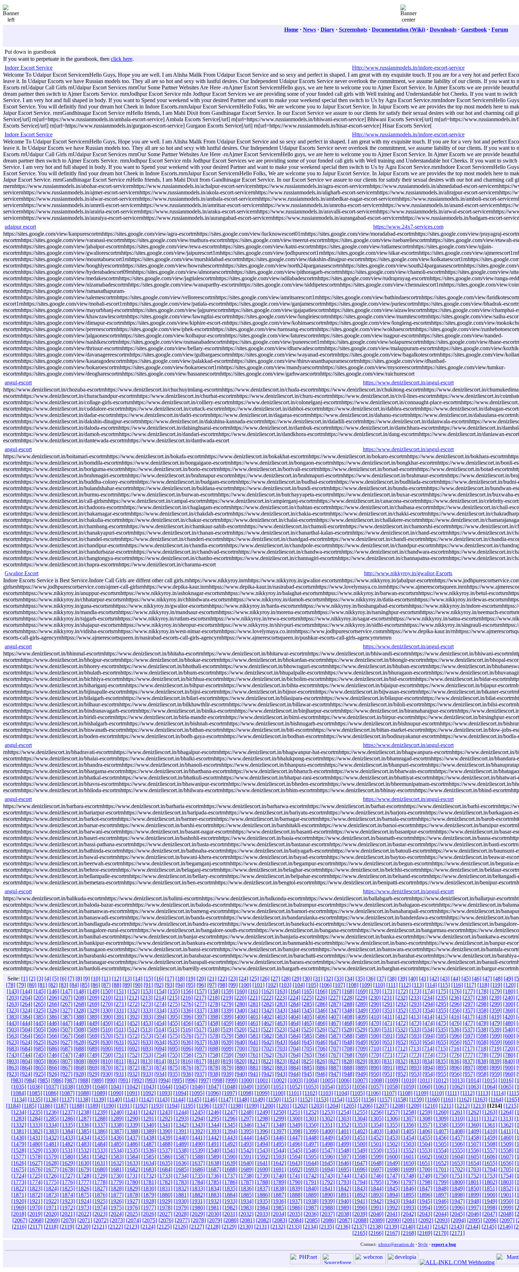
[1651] (424, 1163)
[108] (352, 985)
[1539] (197, 1150)
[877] (201, 1068)
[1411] (506, 1131)
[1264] (506, 1112)
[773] (415, 1055)
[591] (388, 1036)
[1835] (229, 1188)
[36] (370, 979)
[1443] (229, 1138)
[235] (442, 998)
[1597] (343, 1157)
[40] (413, 979)
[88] (116, 985)
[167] (335, 991)
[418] (482, 1017)
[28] (286, 979)
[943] (281, 1074)
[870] (107, 1068)
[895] (442, 1068)
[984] (30, 1080)
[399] (227, 1017)
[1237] (67, 1112)
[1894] (392, 1195)
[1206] (365, 1106)
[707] (335, 1049)
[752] (133, 1055)
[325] (40, 1010)
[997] (205, 1080)
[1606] (489, 1157)
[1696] (359, 1169)
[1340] (148, 1125)
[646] (321, 1042)
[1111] (452, 1093)
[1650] (408, 1163)
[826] (321, 1061)
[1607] (506, 1157)
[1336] (83, 1125)
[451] (120, 1023)
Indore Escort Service (29, 68)
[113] (418, 985)
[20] (201, 979)
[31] (317, 979)
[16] (158, 979)
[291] (388, 1004)
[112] (405, 985)
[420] (509, 1017)
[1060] (424, 1087)
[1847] (424, 1188)
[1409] (473, 1131)
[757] (201, 1055)
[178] (482, 991)
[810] (107, 1061)
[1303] (343, 1118)
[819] (227, 1061)
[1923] (67, 1201)
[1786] (229, 1182)
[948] (348, 1074)
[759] (227, 1055)
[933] (147, 1074)
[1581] (83, 1157)
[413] (415, 1017)
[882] (268, 1068)
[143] (13, 991)
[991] (124, 1080)
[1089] (99, 1093)
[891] (388, 1068)
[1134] (19, 1099)
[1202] (300, 1106)
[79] (21, 985)
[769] (362, 1055)
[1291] (148, 1118)
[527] (334, 1029)
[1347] (262, 1125)
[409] (362, 1017)
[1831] (164, 1188)
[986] (57, 1080)
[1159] (416, 1099)
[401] (254, 1017)
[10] (95, 979)
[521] (254, 1029)
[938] (214, 1074)
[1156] (369, 1099)
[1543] (262, 1150)
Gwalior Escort (21, 573)
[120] (509, 985)
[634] (160, 1042)
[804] (26, 1061)
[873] (147, 1068)
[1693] (311, 1169)
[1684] (164, 1169)
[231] (388, 998)
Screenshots (353, 29)
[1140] (114, 1099)
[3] (40, 979)
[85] (84, 985)
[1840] (311, 1188)
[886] (321, 1068)
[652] (402, 1042)
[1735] (197, 1176)
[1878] (132, 1195)
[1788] (262, 1182)
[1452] (376, 1138)
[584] (294, 1036)
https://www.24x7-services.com (408, 227)
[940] (241, 1074)
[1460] (506, 1138)
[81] (42, 985)
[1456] (441, 1138)
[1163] (480, 1099)
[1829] (132, 1188)
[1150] (273, 1099)
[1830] (148, 1188)
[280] (241, 1004)
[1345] (229, 1125)
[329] (93, 1010)
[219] (227, 998)
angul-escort (18, 382)
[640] (241, 1042)
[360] (509, 1010)
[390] (107, 1017)
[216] (187, 998)
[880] (241, 1068)
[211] (120, 998)
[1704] (489, 1169)
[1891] (343, 1195)
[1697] (376, 1169)
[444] (26, 1023)
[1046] (197, 1087)
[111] (392, 985)
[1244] (181, 1112)
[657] (469, 1042)
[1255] (359, 1112)
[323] (13, 1010)
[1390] (164, 1131)
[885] (308, 1068)
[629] (93, 1042)
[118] (483, 985)
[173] (415, 991)
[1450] (343, 1138)
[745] (40, 1055)
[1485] (116, 1144)
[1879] (148, 1195)
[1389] (148, 1131)
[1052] (294, 1087)
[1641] (262, 1163)
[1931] (197, 1201)
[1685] (181, 1169)
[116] (457, 985)
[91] (148, 985)
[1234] (18, 1112)
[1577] (18, 1157)
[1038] (67, 1087)
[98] (222, 985)
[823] (281, 1061)
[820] (240, 1061)
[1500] (359, 1144)
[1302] (327, 1118)
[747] (66, 1055)
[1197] (220, 1106)
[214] (160, 998)
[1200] (267, 1106)
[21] (211, 979)
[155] (174, 991)
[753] (147, 1055)
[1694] (327, 1169)
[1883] (213, 1195)
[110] (379, 985)
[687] (66, 1049)
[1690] (262, 1169)
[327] (66, 1010)
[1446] (278, 1138)
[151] (120, 991)
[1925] (100, 1201)
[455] (174, 1023)
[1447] (294, 1138)
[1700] (424, 1169)
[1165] (512, 1099)
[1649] (392, 1163)
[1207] (381, 1106)
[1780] (132, 1182)
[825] (308, 1061)
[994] (165, 1080)
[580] (241, 1036)
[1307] (408, 1118)
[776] (455, 1055)
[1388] (132, 1131)
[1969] (18, 1208)
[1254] (343, 1112)
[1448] (311, 1138)
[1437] (132, 1138)
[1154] (337, 1099)
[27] (275, 979)
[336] (187, 1010)
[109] (366, 985)
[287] (335, 1004)
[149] (93, 991)
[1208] (397, 1106)
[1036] (35, 1087)
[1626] (18, 1163)
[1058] (392, 1087)
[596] (455, 1036)
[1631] (100, 1163)
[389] (93, 1017)
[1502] (392, 1144)
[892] (402, 1068)
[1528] (18, 1150)
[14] (137, 979)
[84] (74, 985)
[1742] (311, 1176)
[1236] (51, 1112)
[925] (40, 1074)
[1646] (343, 1163)
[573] (147, 1036)
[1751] (457, 1176)
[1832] (181, 1188)
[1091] (132, 1093)
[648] (348, 1042)
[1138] (83, 1099)
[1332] (18, 1125)
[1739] (262, 1176)
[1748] (408, 1176)
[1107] (389, 1093)
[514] (160, 1029)
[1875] (83, 1195)
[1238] (83, 1112)
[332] (133, 1010)
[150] (107, 991)
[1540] (213, 1150)
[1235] (35, 1112)
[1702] (457, 1169)
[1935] (262, 1201)
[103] (285, 985)
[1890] (327, 1195)
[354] (429, 1010)
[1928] (148, 1201)
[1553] (424, 1150)
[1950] (506, 1201)
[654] (429, 1042)
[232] (401, 998)
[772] (402, 1055)
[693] (147, 1049)
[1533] (100, 1150)
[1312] (489, 1118)
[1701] (441, 1169)
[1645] (327, 1163)
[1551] (392, 1150)
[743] (13, 1055)
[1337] (100, 1125)
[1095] (197, 1093)
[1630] (83, 1163)
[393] (147, 1017)
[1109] (421, 1093)
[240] (509, 998)
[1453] (392, 1138)
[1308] (424, 1118)
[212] (133, 998)
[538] (482, 1029)
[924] (26, 1074)
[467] (335, 1023)
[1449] (327, 1138)
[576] (187, 1036)
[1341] (164, 1125)
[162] (268, 991)
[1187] (61, 1106)
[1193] (156, 1106)
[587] (335, 1036)
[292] (402, 1004)
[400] (241, 1017)
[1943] (392, 1201)
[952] (402, 1074)
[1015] (489, 1080)
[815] (173, 1061)
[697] (201, 1049)
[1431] (35, 1138)
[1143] (162, 1099)
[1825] (67, 1188)
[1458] (473, 1138)
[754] (160, 1055)
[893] (415, 1068)
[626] (53, 1042)
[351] (388, 1010)
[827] (334, 1061)
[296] (455, 1004)
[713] (415, 1049)
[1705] (506, 1169)
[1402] (359, 1131)
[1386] (100, 1131)
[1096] (213, 1093)
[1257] (392, 1112)
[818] (214, 1061)
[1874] (67, 1195)
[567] (66, 1036)
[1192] (140, 1106)
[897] (469, 1068)
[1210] (430, 1106)
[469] (362, 1023)
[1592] (262, 1157)
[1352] (343, 1125)
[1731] (132, 1176)
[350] (375, 1010)
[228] (348, 998)
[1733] (164, 1176)
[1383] (51, 1131)
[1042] (132, 1087)
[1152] (305, 1099)
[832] (401, 1061)
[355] (442, 1010)
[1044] (164, 1087)
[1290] (132, 1118)
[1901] (506, 1195)
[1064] (489, 1087)
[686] (53, 1049)
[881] (254, 1068)
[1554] (441, 1150)
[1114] (498, 1093)
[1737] (229, 1176)
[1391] (181, 1131)
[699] (227, 1049)
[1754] (506, 1176)
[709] (362, 1049)
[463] (281, 1023)
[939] (227, 1074)
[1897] (441, 1195)
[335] (174, 1010)
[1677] (51, 1169)
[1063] (473, 1087)
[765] (308, 1055)
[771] (388, 1055)
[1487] (148, 1144)
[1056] (359, 1087)
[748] (80, 1055)
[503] (13, 1029)
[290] (375, 1004)
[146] (53, 991)
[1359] (457, 1125)
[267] (66, 1004)
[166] (321, 991)
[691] (120, 1049)
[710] (375, 1049)
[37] (381, 979)
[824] (294, 1061)
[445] (40, 1023)
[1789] (278, 1182)
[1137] (67, 1099)
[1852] (506, 1188)
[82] (53, 985)
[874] (160, 1068)
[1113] (483, 1093)
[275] (174, 1004)
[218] (214, 998)
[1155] (353, 1099)
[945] (308, 1074)
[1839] (294, 1188)
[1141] (130, 1099)
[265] (40, 1004)
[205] (40, 998)
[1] (24, 979)
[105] (312, 985)
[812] (133, 1061)
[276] (187, 1004)
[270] (107, 1004)
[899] (496, 1068)
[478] (482, 1023)
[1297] (246, 1118)
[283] (281, 1004)
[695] (174, 1049)
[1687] (213, 1169)
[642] (268, 1042)
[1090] (115, 1093)
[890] (375, 1068)
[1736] (213, 1176)
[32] (328, 979)
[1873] (51, 1195)
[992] (138, 1080)
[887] (335, 1068)
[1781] (148, 1182)
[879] (227, 1068)
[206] (53, 998)
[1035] (18, 1087)
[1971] (51, 1208)
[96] (201, 985)
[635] (174, 1042)
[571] (120, 1036)
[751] (120, 1055)
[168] (348, 991)
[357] (469, 1010)
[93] (169, 985)
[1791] (311, 1182)
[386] (53, 1017)
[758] (214, 1055)
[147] (66, 991)
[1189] (92, 1106)
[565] (40, 1036)
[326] (53, 1010)
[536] (455, 1029)
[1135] (35, 1099)
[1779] (116, 1182)
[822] (267, 1061)
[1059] (408, 1087)
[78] (10, 985)
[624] (26, 1042)
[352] (402, 1010)
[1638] (213, 1163)
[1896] (424, 1195)
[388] (80, 1017)
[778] (482, 1055)
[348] (348, 1010)
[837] (469, 1061)
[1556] (473, 1150)
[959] (496, 1074)
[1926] (116, 1201)
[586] (321, 1036)
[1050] (262, 1087)
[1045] (181, 1087)
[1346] (246, 1125)
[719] (495, 1049)
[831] (388, 1061)
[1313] (505, 1118)
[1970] (35, 1208)
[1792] (327, 1182)
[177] (469, 991)
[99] (233, 985)
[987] (71, 1080)
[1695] (343, 1169)
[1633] (132, 1163)
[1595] (311, 1157)
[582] (268, 1036)
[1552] (408, 1150)
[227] (334, 998)
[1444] (246, 1138)
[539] (495, 1029)
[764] (294, 1055)
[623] (13, 1042)
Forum (499, 29)
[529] (361, 1029)
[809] (93, 1061)
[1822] (18, 1188)
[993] (151, 1080)
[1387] (116, 1131)
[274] (160, 1004)
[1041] (116, 1087)
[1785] (213, 1182)
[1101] (294, 1093)
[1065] (506, 1087)
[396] (187, 1017)
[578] (214, 1036)
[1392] (197, 1131)
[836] (455, 1061)
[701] (254, 1049)
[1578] (35, 1157)
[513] (147, 1029)
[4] (47, 979)
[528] (348, 1029)
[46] (476, 979)
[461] (254, 1023)
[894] (429, 1068)
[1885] (246, 1195)
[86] (95, 985)
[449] (93, 1023)
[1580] (67, 1157)
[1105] (357, 1093)
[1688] (229, 1169)
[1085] (34, 1093)
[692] (133, 1049)
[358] (482, 1010)
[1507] (473, 1144)
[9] (86, 979)
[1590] (229, 1157)
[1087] (67, 1093)
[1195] (188, 1106)
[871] (120, 1068)
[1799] (441, 1182)
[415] (442, 1017)
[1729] (100, 1176)
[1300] (294, 1118)
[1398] (294, 1131)
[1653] (457, 1163)
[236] (455, 998)
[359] (496, 1010)
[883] (281, 1068)
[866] (53, 1068)
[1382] (35, 1131)
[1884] (229, 1195)
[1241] (132, 1112)
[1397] (278, 1131)
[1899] (473, 1195)
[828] (348, 1061)
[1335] (67, 1125)
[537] (469, 1029)
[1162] (464, 1099)
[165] (308, 991)
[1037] (51, 1087)
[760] (241, 1055)
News (309, 29)
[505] (40, 1029)
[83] (63, 985)
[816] (187, 1061)
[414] (428, 1017)
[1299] (278, 1118)
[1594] (294, 1157)
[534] (428, 1029)
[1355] (392, 1125)
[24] (243, 979)
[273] (147, 1004)
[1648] (376, 1163)
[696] (187, 1049)
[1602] (424, 1157)
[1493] (246, 1144)
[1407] (441, 1131)
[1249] (262, 1112)
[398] (214, 1017)
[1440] (181, 1138)
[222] (267, 998)
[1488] (164, 1144)
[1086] (50, 1093)
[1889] (311, 1195)
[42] (434, 979)
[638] (214, 1042)
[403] (281, 1017)
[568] (80, 1036)
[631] (120, 1042)
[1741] (294, 1176)
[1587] (181, 1157)
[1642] (278, 1163)
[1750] (441, 1176)
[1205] (348, 1106)
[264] (26, 1004)
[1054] (327, 1087)
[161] (254, 991)
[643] (281, 1042)
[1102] (310, 1093)
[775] (442, 1055)
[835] (442, 1061)
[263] (13, 1004)
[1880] (164, 1195)
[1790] (294, 1182)
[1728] (83, 1176)
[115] (444, 985)
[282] (268, 1004)
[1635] (164, 1163)
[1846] (408, 1188)
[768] (348, 1055)
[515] (173, 1029)
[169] (362, 991)
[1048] (229, 1087)
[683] (13, 1049)
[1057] (376, 1087)
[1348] (278, 1125)
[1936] (278, 1201)
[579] (227, 1036)
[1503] (408, 1144)
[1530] (51, 1150)
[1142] (146, 1099)
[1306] (392, 1118)
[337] (201, 1010)
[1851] (489, 1188)
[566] (53, 1036)
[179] (496, 991)
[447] (66, 1023)
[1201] (283, 1106)
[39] (402, 979)
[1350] (311, 1125)
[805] (40, 1061)
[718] (482, 1049)
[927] (66, 1074)
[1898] (457, 1195)
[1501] (376, 1144)
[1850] (473, 1188)
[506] (53, 1029)
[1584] (132, 1157)
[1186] (45, 1106)
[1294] (197, 1118)
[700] (241, 1049)
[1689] (246, 1169)
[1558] (506, 1150)
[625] (40, 1042)
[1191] (124, 1106)
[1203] (316, 1106)
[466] (321, 1023)
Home (291, 29)
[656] (455, 1042)
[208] (80, 998)
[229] (361, 998)
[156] (187, 991)
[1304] (359, 1118)
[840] (509, 1061)
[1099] (262, 1093)
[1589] (213, 1157)
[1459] (489, 1138)
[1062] (457, 1087)
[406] (321, 1017)
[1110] (437, 1093)
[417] (469, 1017)
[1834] (213, 1188)
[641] (254, 1042)
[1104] (341, 1093)
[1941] (359, 1201)
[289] (362, 1004)
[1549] (359, 1150)
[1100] (278, 1093)
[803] (13, 1061)
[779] (496, 1055)
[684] (26, 1049)
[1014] (473, 1080)
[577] (201, 1036)
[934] (160, 1074)
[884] (294, 1068)
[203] (13, 998)
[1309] (441, 1118)
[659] (496, 1042)
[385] (40, 1017)
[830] (375, 1061)
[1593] (278, 1157)
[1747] (392, 1176)
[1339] (132, 1125)
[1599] (376, 1157)
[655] (442, 1042)
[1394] (229, 1131)
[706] (321, 1049)
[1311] (473, 1118)
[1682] (132, 1169)
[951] (388, 1074)
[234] (428, 998)
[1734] (181, 1176)
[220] (240, 998)
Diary (327, 29)
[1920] (18, 1201)
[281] (254, 1004)
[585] (308, 1036)
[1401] (343, 1131)
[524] (294, 1029)
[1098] (245, 1093)
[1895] (408, 1195)
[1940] (343, 1201)
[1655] (489, 1163)
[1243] (164, 1112)
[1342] (181, 1125)
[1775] (51, 1182)
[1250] (278, 1112)
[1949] (489, 1201)
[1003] (295, 1080)
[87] (106, 985)
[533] (415, 1029)
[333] (147, 1010)
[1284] (35, 1118)
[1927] (132, 1201)
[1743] (327, 1176)
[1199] (251, 1106)
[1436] (116, 1138)
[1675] (18, 1169)
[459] (227, 1023)
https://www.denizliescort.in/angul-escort (408, 382)
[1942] (376, 1201)
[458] (214, 1023)
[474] (429, 1023)
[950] (375, 1074)
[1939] (327, 1201)
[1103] (325, 1093)
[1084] (18, 1093)
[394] (160, 1017)
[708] (348, 1049)
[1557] (489, 1150)
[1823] (35, 1188)
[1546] (311, 1150)
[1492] (229, 1144)
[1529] (35, 1150)
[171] (388, 991)
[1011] (425, 1080)
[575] (174, 1036)
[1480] (35, 1144)
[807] (66, 1061)
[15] (148, 979)
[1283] (18, 1118)
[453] (147, 1023)
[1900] (489, 1195)
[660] (509, 1042)
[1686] (197, 1169)
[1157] (384, 1099)
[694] (160, 1049)
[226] (321, 998)
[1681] (116, 1169)
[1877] (116, 1195)
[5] (55, 979)
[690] (107, 1049)
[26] (264, 979)
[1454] (408, 1138)
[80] (31, 985)
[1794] (359, 1182)
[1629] (67, 1163)
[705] (308, 1049)
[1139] (98, 1099)
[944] (294, 1074)
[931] (120, 1074)
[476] (455, 1023)
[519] (227, 1029)
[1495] (278, 1144)
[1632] (116, 1163)
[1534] (116, 1150)
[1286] (67, 1118)
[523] (281, 1029)
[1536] (148, 1150)
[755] (174, 1055)
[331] (120, 1010)
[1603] (441, 1157)
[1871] (18, 1195)
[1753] (489, 1176)
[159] (227, 991)
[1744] (343, 1176)
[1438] (148, 1138)
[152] (133, 991)
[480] (509, 1023)
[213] (147, 998)
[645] (308, 1042)
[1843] (359, 1188)
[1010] (408, 1080)
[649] (362, 1042)
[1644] (311, 1163)
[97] (211, 985)
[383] (13, 1017)
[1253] (327, 1112)
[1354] (376, 1125)
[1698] (392, 1169)
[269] (93, 1004)
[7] (71, 979)
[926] (53, 1074)
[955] (442, 1074)
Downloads (443, 29)
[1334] (51, 1125)
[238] (482, 998)
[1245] (197, 1112)
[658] (482, 1042)
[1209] (413, 1106)
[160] (241, 991)
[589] (362, 1036)
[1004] (311, 1080)
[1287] (83, 1118)
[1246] (213, 1112)
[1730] (116, 1176)
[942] (268, 1074)
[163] (281, 991)
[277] (201, 1004)
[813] (147, 1061)
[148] (80, 991)
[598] (482, 1036)
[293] (415, 1004)
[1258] (408, 1112)
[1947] (457, 1201)
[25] (254, 979)
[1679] (83, 1169)
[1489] (181, 1144)
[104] (299, 985)
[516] (187, 1029)
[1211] (446, 1106)
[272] (133, 1004)
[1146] (210, 1099)
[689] (93, 1049)
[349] (362, 1010)
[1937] (294, 1201)
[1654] (473, 1163)
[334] (160, 1010)
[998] (218, 1080)
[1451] (359, 1138)
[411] (388, 1017)
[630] (107, 1042)
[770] (375, 1055)
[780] (509, 1055)
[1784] (197, 1182)
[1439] (164, 1138)
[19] (190, 979)
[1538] (181, 1150)
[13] (127, 979)
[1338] (116, 1125)
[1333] (35, 1125)
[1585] (148, 1157)
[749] (93, 1055)
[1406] (424, 1131)
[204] (26, 998)
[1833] (197, 1188)
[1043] (148, 1087)
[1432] (51, 1138)
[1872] (35, 1195)
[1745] (359, 1176)
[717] (469, 1049)
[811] (120, 1061)
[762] (268, 1055)
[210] (107, 998)
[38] (391, 979)
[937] (201, 1074)
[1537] (164, 1150)
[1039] (83, 1087)
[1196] (204, 1106)
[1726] (51, 1176)
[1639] (229, 1163)
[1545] (294, 1150)
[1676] (35, 1169)
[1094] (180, 1093)
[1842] (343, 1188)
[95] (190, 985)
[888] (348, 1068)
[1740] (278, 1176)
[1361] (489, 1125)
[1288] (100, 1118)
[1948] (473, 1201)
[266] (53, 1004)
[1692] (294, 1169)
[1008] (376, 1080)
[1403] (376, 1131)
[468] (348, 1023)
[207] (66, 998)
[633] (147, 1042)
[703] (281, 1049)
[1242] (148, 1112)
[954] (429, 1074)
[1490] (197, 1144)
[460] (241, 1023)
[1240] (116, 1112)
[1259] (424, 1112)
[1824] (51, 1188)
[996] (191, 1080)
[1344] (213, 1125)
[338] (214, 1010)
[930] (107, 1074)
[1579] (51, 1157)
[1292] (164, 1118)
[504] (26, 1029)
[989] (97, 1080)
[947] (335, 1074)
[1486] (132, 1144)
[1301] (311, 1118)
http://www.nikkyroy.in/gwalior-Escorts (408, 573)
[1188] (77, 1106)
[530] (375, 1029)
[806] (53, 1061)
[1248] (246, 1112)
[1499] (343, 1144)
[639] (227, 1042)
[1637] (197, 1163)
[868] (80, 1068)
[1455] (424, 1138)
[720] (509, 1049)
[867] (66, 1068)
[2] (32, 979)
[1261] (457, 1112)
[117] (470, 985)
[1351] (327, 1125)
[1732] (148, 1176)
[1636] (181, 1163)
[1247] (229, 1112)
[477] (469, 1023)
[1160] (432, 1099)
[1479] (18, 1144)
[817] (200, 1061)
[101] (258, 985)
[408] (348, 1017)
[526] (321, 1029)
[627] (66, 1042)
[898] (482, 1068)
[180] (509, 991)
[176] (455, 991)
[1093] (164, 1093)
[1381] (18, 1131)
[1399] (311, 1131)
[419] (495, 1017)
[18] (180, 979)
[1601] (408, 1157)
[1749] (424, 1176)
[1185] (29, 1106)
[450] (107, 1023)
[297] (469, 1004)
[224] (294, 998)
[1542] (246, 1150)
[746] (53, 1055)
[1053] (311, 1087)
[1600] (392, 1157)
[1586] (164, 1157)
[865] (40, 1068)
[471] (388, 1023)
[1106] (373, 1093)
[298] (482, 1004)
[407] (335, 1017)
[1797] (408, 1182)
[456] (187, 1023)
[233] (415, 998)
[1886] (262, 1195)
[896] (455, 1068)
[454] (160, 1023)
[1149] (257, 1099)
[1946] (441, 1201)
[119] (496, 985)
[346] (321, 1010)
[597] (469, 1036)
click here (121, 59)
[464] (294, 1023)
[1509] (506, 1144)
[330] (107, 1010)
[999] (232, 1080)
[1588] (197, 1157)
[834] (428, 1061)
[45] (466, 979)
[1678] (67, 1169)
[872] (133, 1068)
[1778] (100, 1182)
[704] (294, 1049)
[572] (133, 1036)
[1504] (424, 1144)
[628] (80, 1042)
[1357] (424, 1125)
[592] (402, 1036)
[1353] (359, 1125)
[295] (442, 1004)
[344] (294, 1010)
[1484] (100, 1144)
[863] (13, 1068)
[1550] (376, 1150)
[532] (401, 1029)
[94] (180, 985)
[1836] (246, 1188)
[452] (133, 1023)
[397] (201, 1017)
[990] (111, 1080)
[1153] (321, 1099)
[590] (375, 1036)
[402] (268, 1017)
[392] (133, 1017)
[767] (335, 1055)
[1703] (473, 1169)
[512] (133, 1029)
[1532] (83, 1150)
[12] (116, 979)
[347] (335, 1010)
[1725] (35, 1176)
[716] (455, 1049)
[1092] (148, 1093)
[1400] (327, 1131)
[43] (444, 979)
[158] (214, 991)
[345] (308, 1010)
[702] (268, 1049)
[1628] (51, 1163)
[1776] (67, 1182)
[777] (469, 1055)
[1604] (457, 1157)
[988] (84, 1080)
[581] (254, 1036)
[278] (214, 1004)
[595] (442, 1036)
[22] (222, 979)
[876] (187, 1068)
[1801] (473, 1182)
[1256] (376, 1112)
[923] (13, 1074)
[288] (348, 1004)
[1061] (441, 1087)
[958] (482, 1074)
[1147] (226, 1099)
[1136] (51, 1099)
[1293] (181, 1118)
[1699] (408, 1169)
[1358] (441, 1125)
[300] (509, 1004)
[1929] (164, 1201)
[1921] (35, 1201)
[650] (375, 1042)
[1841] (327, 1188)
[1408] (457, 1131)
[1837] (262, 1188)
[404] (294, 1017)
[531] (388, 1029)
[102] (272, 985)
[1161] (448, 1099)
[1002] (279, 1080)
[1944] (408, 1201)
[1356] (408, 1125)
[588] (348, 1036)
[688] (80, 1049)
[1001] (262, 1080)
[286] (321, 1004)
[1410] (489, 1131)
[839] (495, 1061)
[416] (455, 1017)
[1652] (441, 1163)
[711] (388, 1049)
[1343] (197, 1125)
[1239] (100, 1112)
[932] (133, 1074)
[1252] (311, 1112)
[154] (160, 991)
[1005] (327, 1080)
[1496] (294, 1144)
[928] (80, 1074)
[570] (107, 1036)
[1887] (278, 1195)
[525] (308, 1029)
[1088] (83, 1093)
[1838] (278, 1188)
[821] (254, 1061)
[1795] (376, 1182)
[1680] (100, 1169)
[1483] (83, 1144)
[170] (375, 991)
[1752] (473, 1176)
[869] (93, 1068)
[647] (335, 1042)
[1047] (213, 1087)
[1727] (67, 1176)
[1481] (51, 1144)
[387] (66, 1017)
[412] (401, 1017)
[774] (429, 1055)
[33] (339, 979)
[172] (402, 991)
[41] (423, 979)
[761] (254, 1055)
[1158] (400, 1099)
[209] (93, 998)
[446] (53, 1023)
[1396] (262, 1131)
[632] (133, 1042)
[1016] (506, 1080)
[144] (26, 991)
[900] (509, 1068)
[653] (415, 1042)
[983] (17, 1080)
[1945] (424, 1201)
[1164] (496, 1099)
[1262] (473, 1112)
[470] (375, 1023)
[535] (442, 1029)
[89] (127, 985)
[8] (79, 979)
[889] (362, 1068)
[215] (173, 998)
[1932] (213, 1201)
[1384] (67, 1131)
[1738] (246, 1176)
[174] (429, 991)
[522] (267, 1029)
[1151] (289, 1099)
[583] (281, 1036)
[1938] (311, 1201)
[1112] (467, 1093)
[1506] (457, 1144)
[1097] (229, 1093)
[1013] (457, 1080)
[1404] (392, 1131)
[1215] (510, 1106)
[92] (158, 985)
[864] (26, 1068)
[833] (415, 1061)
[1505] (441, 1144)
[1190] (108, 1106)
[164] (294, 991)
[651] (388, 1042)
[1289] (116, 1118)
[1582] (100, 1157)
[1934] (246, 1201)
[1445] (262, 1138)
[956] (455, 1074)
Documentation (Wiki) (398, 29)
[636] (187, 1042)
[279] (227, 1004)
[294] (429, 1004)
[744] (26, 1055)
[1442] (213, 1138)
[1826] (83, 1188)
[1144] (178, 1099)
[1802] (489, 1182)
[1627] (35, 1163)
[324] (26, 1010)
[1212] (462, 1106)
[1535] (132, 1150)
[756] (187, 1055)
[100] (245, 985)
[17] (169, 979)
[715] (442, 1049)
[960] (509, 1074)
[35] (360, 979)
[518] (214, 1029)
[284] (294, 1004)
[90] (137, 985)
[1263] (489, 1112)
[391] (120, 1017)
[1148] (241, 1099)
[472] (402, 1023)
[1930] (181, 1201)
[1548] (343, 1150)
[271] (120, 1004)
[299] (496, 1004)
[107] (339, 985)
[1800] (457, 1182)
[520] (240, 1029)
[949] (362, 1074)
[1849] (457, 1188)
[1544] (278, 1150)
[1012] (441, 1080)
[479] (496, 1023)
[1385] (83, 1131)
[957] (469, 1074)
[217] (200, 998)
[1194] (172, 1106)
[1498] (327, 1144)
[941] (254, 1074)
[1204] (332, 1106)
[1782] (164, 1182)
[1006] (343, 1080)
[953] (415, 1074)
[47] (487, 979)
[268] (80, 1004)
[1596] (327, 1157)
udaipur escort (20, 227)
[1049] (246, 1087)
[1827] (100, 1188)
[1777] (83, 1182)
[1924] (83, 1201)
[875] (174, 1068)
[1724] (18, 1176)
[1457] (457, 1138)
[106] (326, 985)
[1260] (441, 1112)
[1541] (229, 1150)
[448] (80, 1023)
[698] (214, 1049)
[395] (174, 1017)
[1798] (424, 1182)
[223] (281, 998)
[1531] (67, 1150)
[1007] (360, 1080)
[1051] (278, 1087)
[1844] (376, 1188)
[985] (44, 1080)
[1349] (294, 1125)
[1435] (100, 1138)
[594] (429, 1036)
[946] (321, 1074)
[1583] (116, 1157)
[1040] (100, 1087)
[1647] (359, 1163)
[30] (307, 979)
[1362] (506, 1125)
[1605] (473, 1157)
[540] (509, 1029)
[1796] (392, 1182)
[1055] (343, 1087)
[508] (80, 1029)
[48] (497, 979)
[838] (482, 1061)
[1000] (246, 1080)
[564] (26, 1036)
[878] (214, 1068)
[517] (200, 1029)
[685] (40, 1049)
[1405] (408, 1131)
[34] (349, 979)
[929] (93, 1074)
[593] (415, 1036)
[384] (26, 1017)
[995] (178, 1080)
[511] (120, 1029)
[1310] (457, 1118)
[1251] (294, 1112)
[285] (308, 1004)
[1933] (229, 1201)
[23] (233, 979)
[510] (107, 1029)
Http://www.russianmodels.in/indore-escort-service (408, 68)
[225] (308, 998)
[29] (296, 979)
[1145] (194, 1099)
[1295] (213, 1118)
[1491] (213, 1144)
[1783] (181, 1182)
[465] (308, 1023)
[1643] (294, 1163)
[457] (201, 1023)
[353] (415, 1010)
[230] (375, 998)
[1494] (262, 1144)
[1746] (376, 1176)
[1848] (441, 1188)
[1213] (478, 1106)
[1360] (473, 1125)
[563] (13, 1036)
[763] (281, 1055)
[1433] (67, 1138)
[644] (294, 1042)
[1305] (376, 1118)
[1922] (51, 1201)
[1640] (246, 1163)
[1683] (148, 1169)
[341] (254, 1010)
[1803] (506, 1182)
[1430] (18, 1138)
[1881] (181, 1195)
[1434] (83, 1138)
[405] (308, 1017)
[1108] (405, 1093)
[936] (187, 1074)
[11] (106, 979)
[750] (107, 1055)
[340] (241, 1010)
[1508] (489, 1144)
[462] (268, 1023)
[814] (160, 1061)
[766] (321, 1055)
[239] (495, 998)
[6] (63, 979)
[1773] (18, 1182)
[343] (281, 1010)
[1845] (392, 1188)
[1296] (229, 1118)
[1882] (197, 1195)
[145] (40, 991)
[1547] (327, 1150)
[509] (93, 1029)
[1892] (359, 1195)
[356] (455, 1010)
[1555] (457, 1150)
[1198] (235, 1106)
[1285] (51, 1118)
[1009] (392, 1080)
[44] (455, 979)
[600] (509, 1036)
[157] (201, 991)
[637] (201, 1042)
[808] (80, 1061)
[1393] (213, 1131)
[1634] (148, 1163)
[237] (469, 998)
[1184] (13, 1106)
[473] (415, 1023)
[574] (160, 1036)
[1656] (506, 1163)
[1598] (359, 1157)
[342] (268, 1010)
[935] (174, 1074)
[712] (401, 1049)
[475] (442, 1023)
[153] (147, 991)
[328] (80, 1010)
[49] (508, 979)
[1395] (246, 1131)
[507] (66, 1029)
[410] (375, 1017)
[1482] (67, 1144)
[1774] (35, 1182)
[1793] (343, 1182)
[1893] (376, 1195)
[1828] (116, 1188)
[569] (93, 1036)
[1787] (246, 1182)
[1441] (197, 1138)
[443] (13, 1023)
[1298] (262, 1118)
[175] (442, 991)
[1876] (100, 1195)
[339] (227, 1010)
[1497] (311, 1144)
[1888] (294, 1195)
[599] (496, 1036)
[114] (431, 985)
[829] (361, 1061)
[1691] (278, 1169)
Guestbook (474, 29)
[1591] (246, 1157)
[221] (254, 998)
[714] (428, 1049)
